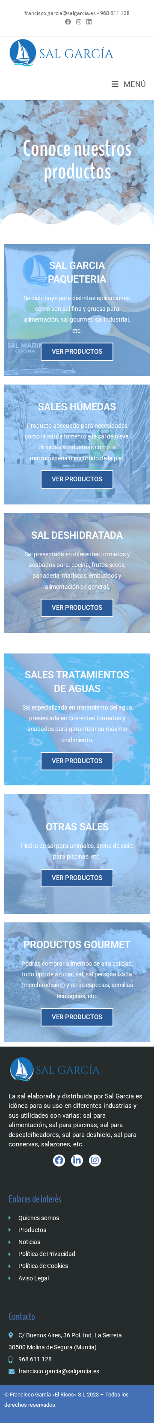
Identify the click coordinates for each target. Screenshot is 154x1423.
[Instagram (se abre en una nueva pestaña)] (79, 22)
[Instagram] (95, 1160)
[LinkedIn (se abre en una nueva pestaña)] (88, 22)
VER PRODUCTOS (77, 351)
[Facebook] (59, 1160)
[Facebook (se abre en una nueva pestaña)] (68, 22)
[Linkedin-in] (77, 1160)
